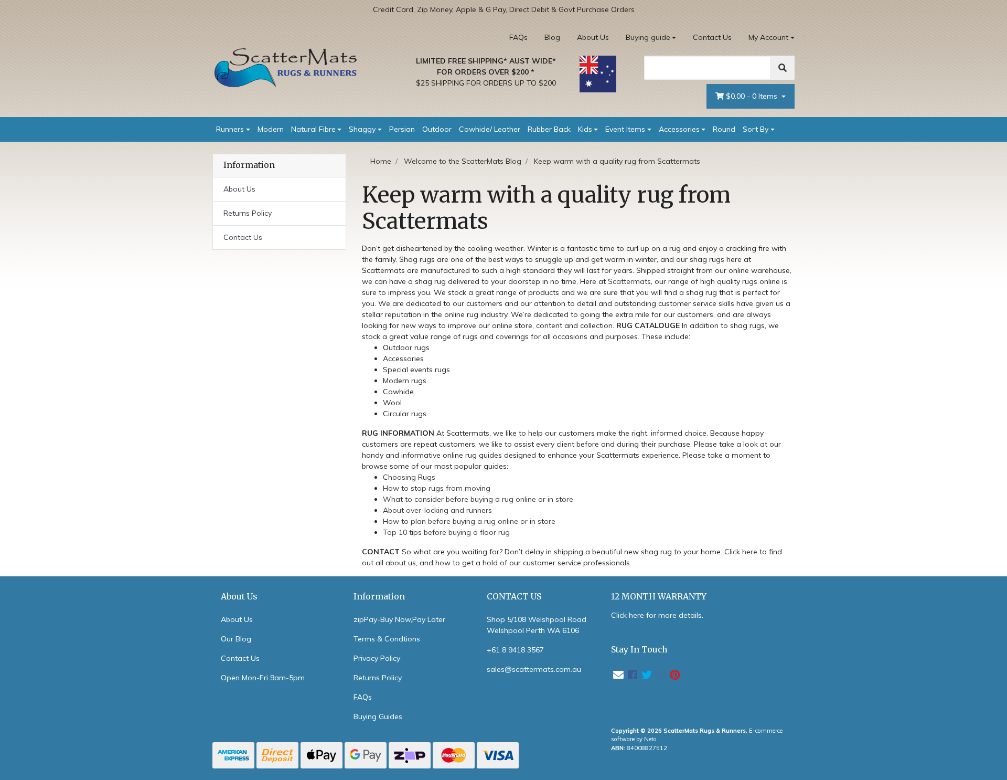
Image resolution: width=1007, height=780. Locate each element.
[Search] (782, 68)
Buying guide (648, 37)
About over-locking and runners (437, 510)
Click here (740, 551)
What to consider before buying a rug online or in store (478, 499)
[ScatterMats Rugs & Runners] (285, 67)
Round (724, 129)
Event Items (625, 129)
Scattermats (629, 281)
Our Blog (236, 639)
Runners (230, 129)
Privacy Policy (376, 658)
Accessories (679, 129)
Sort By (755, 129)
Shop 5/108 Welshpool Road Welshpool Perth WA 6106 (536, 625)
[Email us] (618, 674)
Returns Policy (247, 213)
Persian (402, 129)
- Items (752, 96)
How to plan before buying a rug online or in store (469, 521)
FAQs (518, 37)
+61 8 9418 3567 (515, 650)
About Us (593, 37)
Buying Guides (377, 716)
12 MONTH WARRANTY (658, 597)
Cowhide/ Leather (489, 129)
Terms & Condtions (386, 639)
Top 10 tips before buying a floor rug (446, 532)
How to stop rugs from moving (436, 488)
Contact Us (712, 37)
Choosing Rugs (409, 477)
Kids (585, 129)
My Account (768, 37)
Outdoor (437, 129)
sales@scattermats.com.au (534, 669)
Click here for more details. (657, 615)
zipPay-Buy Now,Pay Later (399, 619)
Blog (552, 37)
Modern (271, 129)
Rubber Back (549, 129)
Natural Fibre (313, 129)
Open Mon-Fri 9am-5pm (263, 677)
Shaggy (362, 129)
